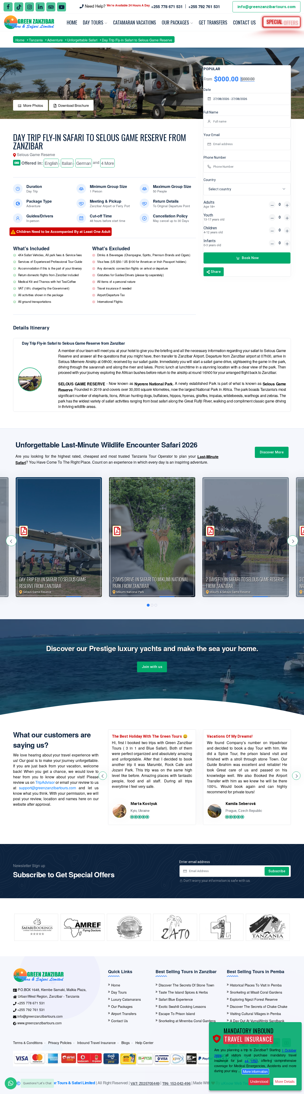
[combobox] (247, 189)
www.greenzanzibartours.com (39, 1022)
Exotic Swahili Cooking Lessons (182, 1006)
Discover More (272, 452)
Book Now (250, 258)
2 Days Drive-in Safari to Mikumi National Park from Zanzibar (57, 582)
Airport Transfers (123, 1013)
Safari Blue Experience (176, 999)
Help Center (144, 1042)
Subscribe (276, 871)
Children (213, 230)
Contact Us (244, 22)
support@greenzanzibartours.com (47, 787)
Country (210, 180)
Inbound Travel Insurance (96, 1042)
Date (207, 90)
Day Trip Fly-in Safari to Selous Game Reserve (137, 40)
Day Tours (93, 22)
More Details (285, 1081)
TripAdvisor (45, 782)
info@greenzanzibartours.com (266, 6)
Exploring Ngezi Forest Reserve (254, 999)
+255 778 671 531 (31, 1003)
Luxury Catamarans (126, 999)
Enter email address (194, 862)
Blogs (125, 1042)
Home (72, 22)
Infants (212, 243)
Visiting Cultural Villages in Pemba (255, 1013)
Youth (214, 217)
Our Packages (176, 22)
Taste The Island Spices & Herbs (183, 992)
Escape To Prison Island (177, 1013)
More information (255, 1071)
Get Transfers (213, 22)
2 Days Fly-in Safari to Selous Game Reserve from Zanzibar (152, 582)
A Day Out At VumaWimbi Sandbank (257, 1020)
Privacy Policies (59, 1042)
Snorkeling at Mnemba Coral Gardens (187, 1020)
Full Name (211, 112)
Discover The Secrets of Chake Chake (258, 1006)
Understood (259, 1081)
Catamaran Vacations (134, 22)
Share (215, 272)
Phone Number (215, 157)
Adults (209, 204)
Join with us (152, 667)
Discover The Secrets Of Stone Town (186, 985)
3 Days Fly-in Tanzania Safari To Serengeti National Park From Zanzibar (244, 582)
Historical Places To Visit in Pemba (256, 985)
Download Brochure (73, 105)
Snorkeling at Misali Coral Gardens (256, 992)
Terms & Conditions (28, 1042)
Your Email (212, 135)
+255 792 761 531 (31, 1009)
